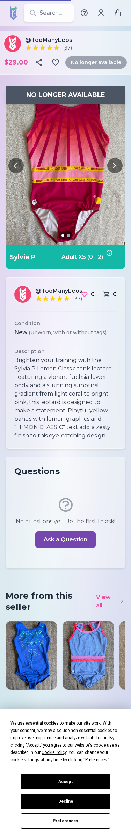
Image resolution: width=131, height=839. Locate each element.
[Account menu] (101, 13)
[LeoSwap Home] (13, 13)
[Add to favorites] (56, 62)
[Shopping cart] (117, 13)
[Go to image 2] (68, 235)
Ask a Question (65, 539)
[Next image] (115, 165)
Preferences (65, 820)
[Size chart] (113, 257)
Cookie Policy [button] (54, 752)
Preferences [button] (96, 759)
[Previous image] (16, 165)
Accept (65, 781)
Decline (65, 801)
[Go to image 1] (62, 235)
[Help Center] (84, 13)
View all (103, 601)
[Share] (39, 62)
